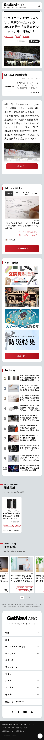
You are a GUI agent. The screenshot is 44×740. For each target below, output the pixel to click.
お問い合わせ (20, 731)
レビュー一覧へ (22, 249)
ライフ (8, 674)
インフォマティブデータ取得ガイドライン (15, 728)
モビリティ (10, 653)
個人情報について (26, 724)
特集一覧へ (22, 356)
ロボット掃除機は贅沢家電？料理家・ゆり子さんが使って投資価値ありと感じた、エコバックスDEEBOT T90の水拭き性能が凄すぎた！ (22, 578)
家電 (6, 573)
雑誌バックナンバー (14, 702)
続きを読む (22, 166)
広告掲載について (7, 731)
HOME (4, 604)
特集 (7, 633)
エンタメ (9, 687)
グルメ (8, 681)
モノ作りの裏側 (26, 193)
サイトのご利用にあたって (10, 724)
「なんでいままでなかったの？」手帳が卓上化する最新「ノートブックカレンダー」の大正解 (22, 225)
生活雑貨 (36, 220)
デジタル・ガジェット (14, 511)
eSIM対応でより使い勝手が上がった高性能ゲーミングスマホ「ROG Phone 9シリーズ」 (12, 516)
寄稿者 (8, 695)
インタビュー (18, 193)
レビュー (9, 193)
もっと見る (35, 92)
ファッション (11, 667)
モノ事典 (34, 193)
